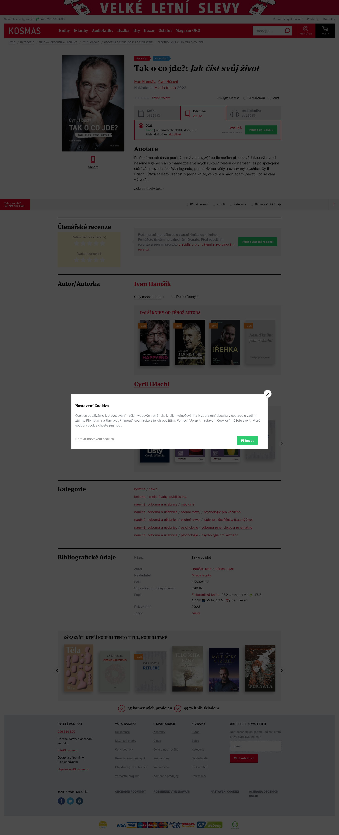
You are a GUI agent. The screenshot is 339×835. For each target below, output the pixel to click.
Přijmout (247, 440)
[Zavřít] (268, 394)
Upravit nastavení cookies (94, 439)
